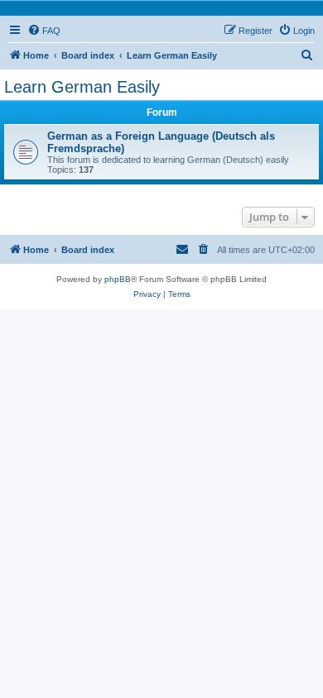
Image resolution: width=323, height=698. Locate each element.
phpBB (117, 279)
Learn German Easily (82, 87)
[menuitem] (43, 31)
